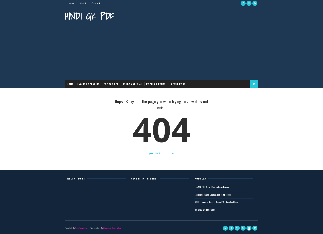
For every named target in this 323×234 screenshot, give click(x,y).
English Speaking (88, 84)
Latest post (178, 84)
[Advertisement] (161, 51)
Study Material (132, 84)
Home (70, 3)
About (83, 3)
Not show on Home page (204, 209)
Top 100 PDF (111, 84)
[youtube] (254, 3)
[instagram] (249, 3)
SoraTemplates (81, 228)
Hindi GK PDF (89, 16)
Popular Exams (156, 84)
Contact (96, 3)
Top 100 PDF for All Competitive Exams (211, 187)
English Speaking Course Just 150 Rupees (212, 194)
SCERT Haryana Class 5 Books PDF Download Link (216, 202)
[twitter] (225, 228)
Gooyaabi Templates (112, 228)
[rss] (243, 228)
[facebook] (243, 3)
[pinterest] (254, 228)
